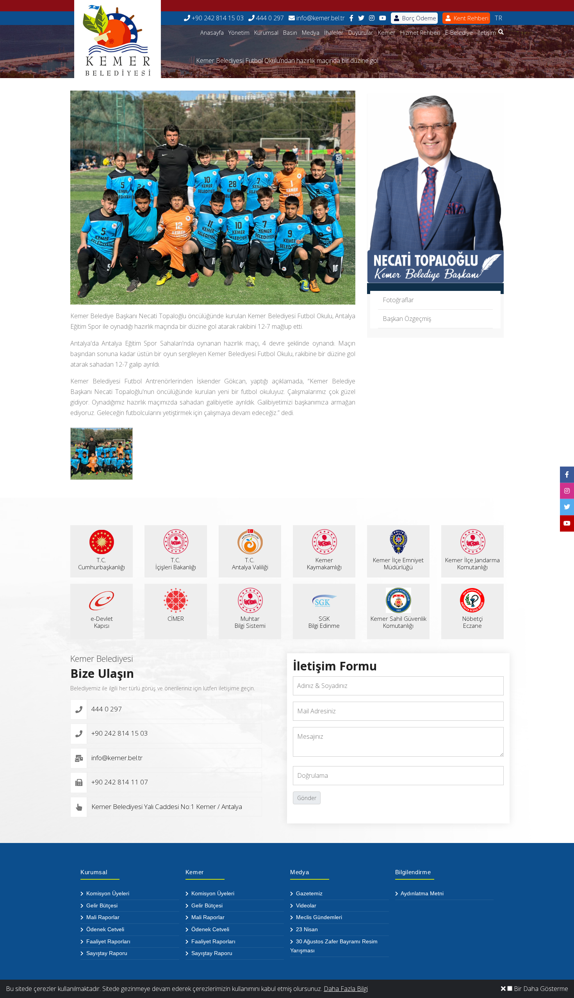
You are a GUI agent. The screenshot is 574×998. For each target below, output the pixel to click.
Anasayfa (212, 32)
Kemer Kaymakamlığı (324, 563)
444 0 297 (269, 18)
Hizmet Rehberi (420, 32)
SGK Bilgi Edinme (324, 622)
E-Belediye (459, 32)
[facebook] (351, 18)
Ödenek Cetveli (104, 929)
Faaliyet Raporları (107, 941)
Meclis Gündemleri (318, 917)
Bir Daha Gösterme (540, 988)
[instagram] (371, 18)
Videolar (305, 905)
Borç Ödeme (418, 18)
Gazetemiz (308, 893)
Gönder (306, 798)
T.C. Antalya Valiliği (250, 563)
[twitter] (361, 18)
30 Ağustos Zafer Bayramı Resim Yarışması (334, 946)
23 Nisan (306, 929)
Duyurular (360, 32)
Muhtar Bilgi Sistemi (250, 622)
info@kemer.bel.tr (320, 18)
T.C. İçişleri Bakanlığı (175, 563)
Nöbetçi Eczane (472, 622)
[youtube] (382, 18)
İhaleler (334, 32)
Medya (310, 32)
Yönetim (239, 32)
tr (498, 18)
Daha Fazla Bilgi (346, 988)
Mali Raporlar (102, 917)
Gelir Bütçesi (101, 905)
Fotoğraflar (398, 300)
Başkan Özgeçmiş (407, 318)
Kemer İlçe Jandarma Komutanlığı (472, 563)
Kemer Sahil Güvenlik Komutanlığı (398, 622)
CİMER (176, 618)
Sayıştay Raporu (106, 953)
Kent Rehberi (470, 18)
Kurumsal (266, 32)
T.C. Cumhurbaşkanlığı (101, 563)
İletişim (487, 32)
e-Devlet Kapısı (102, 622)
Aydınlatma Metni (421, 893)
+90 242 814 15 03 (217, 18)
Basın (290, 32)
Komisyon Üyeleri (107, 893)
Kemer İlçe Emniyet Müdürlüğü (398, 563)
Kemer (387, 32)
